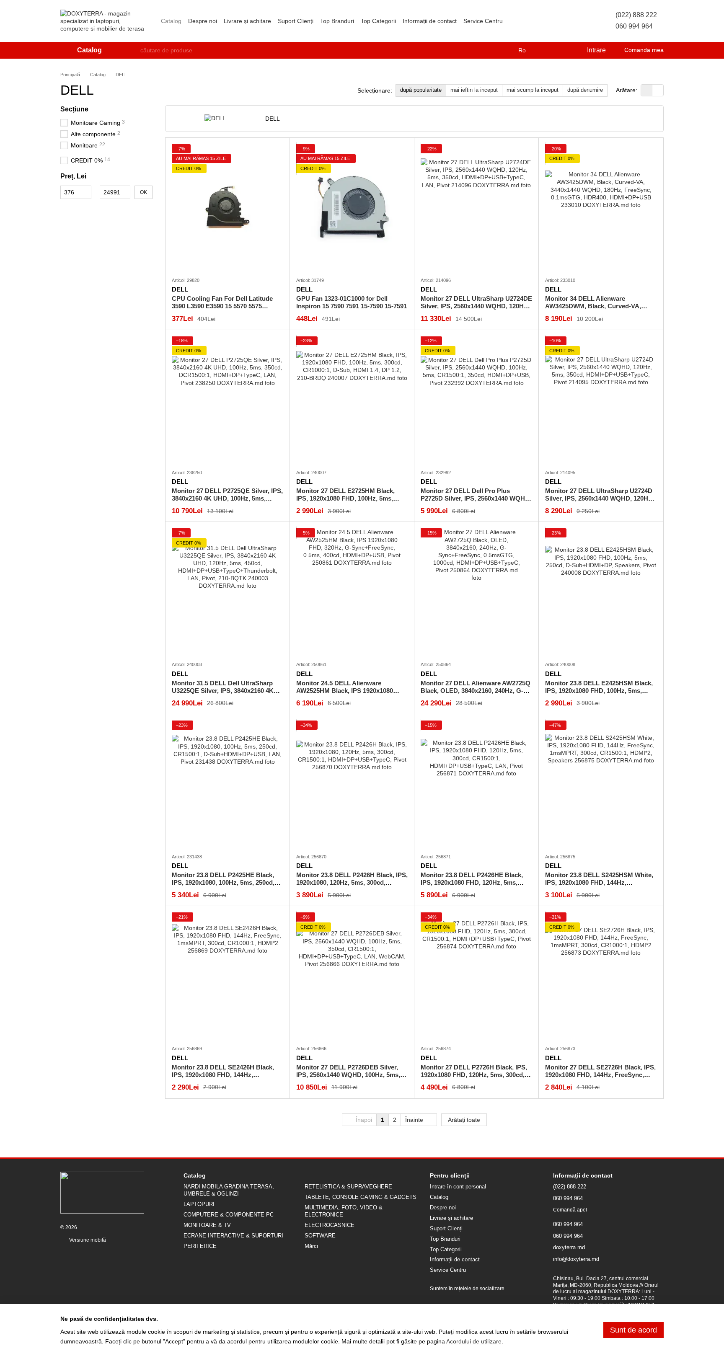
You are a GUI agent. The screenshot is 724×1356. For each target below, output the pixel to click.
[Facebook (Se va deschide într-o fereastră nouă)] (534, 21)
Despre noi (202, 21)
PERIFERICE (200, 1246)
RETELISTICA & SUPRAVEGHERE (348, 1186)
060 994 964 (634, 26)
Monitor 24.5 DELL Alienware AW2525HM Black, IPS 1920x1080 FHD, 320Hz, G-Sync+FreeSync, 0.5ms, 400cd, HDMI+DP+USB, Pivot (349, 694)
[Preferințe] (563, 50)
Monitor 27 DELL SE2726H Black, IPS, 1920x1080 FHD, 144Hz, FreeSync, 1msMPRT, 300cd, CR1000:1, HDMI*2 (600, 1075)
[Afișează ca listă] (657, 90)
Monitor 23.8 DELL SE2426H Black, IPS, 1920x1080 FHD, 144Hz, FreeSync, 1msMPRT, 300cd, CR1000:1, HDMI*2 (223, 1078)
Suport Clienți (295, 21)
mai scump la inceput (533, 90)
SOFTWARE (320, 1235)
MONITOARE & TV (207, 1225)
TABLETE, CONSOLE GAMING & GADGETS (360, 1197)
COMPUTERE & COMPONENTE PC (229, 1214)
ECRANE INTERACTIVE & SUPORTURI (233, 1235)
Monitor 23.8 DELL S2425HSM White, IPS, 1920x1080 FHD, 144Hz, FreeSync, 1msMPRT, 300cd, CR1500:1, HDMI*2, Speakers (599, 886)
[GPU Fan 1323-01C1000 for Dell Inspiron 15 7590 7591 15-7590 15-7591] (352, 207)
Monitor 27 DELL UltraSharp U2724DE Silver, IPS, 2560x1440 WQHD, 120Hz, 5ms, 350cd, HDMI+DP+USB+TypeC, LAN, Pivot (476, 310)
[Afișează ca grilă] (646, 90)
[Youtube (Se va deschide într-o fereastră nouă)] (544, 21)
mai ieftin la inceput (474, 90)
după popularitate (421, 90)
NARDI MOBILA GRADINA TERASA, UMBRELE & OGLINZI (229, 1190)
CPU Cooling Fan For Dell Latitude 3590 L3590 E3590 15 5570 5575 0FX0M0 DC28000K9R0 (222, 306)
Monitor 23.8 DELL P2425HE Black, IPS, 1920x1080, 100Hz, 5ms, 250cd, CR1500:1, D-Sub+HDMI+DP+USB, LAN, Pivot (223, 886)
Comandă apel (570, 1210)
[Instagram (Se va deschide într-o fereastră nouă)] (514, 21)
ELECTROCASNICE (329, 1225)
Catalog (171, 21)
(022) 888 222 (636, 14)
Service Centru (483, 21)
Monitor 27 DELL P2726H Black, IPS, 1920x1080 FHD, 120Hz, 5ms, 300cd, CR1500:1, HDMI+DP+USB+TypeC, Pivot (474, 1078)
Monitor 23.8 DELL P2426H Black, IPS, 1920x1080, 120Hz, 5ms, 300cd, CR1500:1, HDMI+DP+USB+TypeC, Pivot (352, 886)
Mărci (311, 1246)
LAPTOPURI (199, 1204)
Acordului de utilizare (474, 1341)
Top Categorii (378, 21)
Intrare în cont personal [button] (458, 1186)
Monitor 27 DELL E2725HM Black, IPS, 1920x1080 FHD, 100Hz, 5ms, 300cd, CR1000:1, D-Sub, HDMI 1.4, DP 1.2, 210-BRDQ (347, 502)
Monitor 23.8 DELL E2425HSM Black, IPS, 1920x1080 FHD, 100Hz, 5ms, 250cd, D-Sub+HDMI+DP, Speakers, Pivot (599, 694)
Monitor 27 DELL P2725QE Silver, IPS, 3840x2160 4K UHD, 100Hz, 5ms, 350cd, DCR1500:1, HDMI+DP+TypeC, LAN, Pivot (227, 502)
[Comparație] (546, 50)
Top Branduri (337, 21)
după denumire (585, 90)
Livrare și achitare (247, 21)
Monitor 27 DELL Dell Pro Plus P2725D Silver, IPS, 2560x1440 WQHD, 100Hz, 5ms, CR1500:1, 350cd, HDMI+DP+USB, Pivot (476, 502)
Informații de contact (430, 21)
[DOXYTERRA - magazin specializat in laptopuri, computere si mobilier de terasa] (102, 1192)
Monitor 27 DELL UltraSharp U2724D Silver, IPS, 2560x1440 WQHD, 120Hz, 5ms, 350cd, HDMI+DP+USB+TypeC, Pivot (599, 502)
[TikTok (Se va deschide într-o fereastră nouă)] (524, 21)
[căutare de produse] (133, 50)
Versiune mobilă (87, 1240)
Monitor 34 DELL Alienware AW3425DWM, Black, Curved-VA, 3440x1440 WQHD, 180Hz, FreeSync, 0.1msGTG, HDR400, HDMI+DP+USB (599, 310)
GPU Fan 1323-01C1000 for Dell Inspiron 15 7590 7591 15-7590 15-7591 (351, 302)
